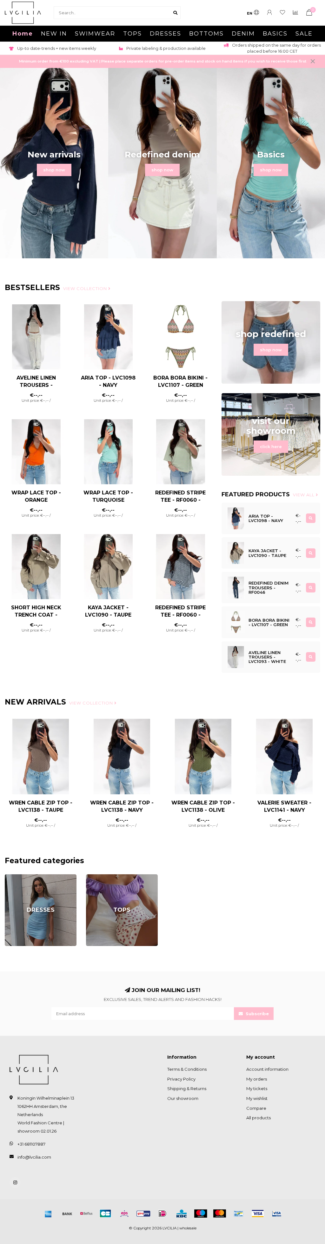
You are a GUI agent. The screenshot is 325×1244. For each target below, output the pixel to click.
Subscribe (256, 1013)
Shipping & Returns (186, 1088)
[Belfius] (86, 1213)
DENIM (243, 33)
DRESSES (165, 33)
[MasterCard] (220, 1213)
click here (271, 446)
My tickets (256, 1088)
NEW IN (54, 33)
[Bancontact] (239, 1213)
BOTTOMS (206, 33)
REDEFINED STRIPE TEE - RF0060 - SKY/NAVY (180, 615)
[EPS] (124, 1213)
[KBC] (181, 1213)
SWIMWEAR (95, 33)
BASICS (275, 33)
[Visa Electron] (277, 1213)
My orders (256, 1079)
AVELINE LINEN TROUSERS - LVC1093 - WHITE (36, 385)
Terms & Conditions (187, 1069)
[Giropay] (143, 1213)
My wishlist (257, 1098)
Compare (256, 1108)
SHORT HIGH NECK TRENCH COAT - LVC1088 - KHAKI (36, 615)
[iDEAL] (162, 1213)
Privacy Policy (181, 1079)
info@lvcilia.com (34, 1157)
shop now (54, 169)
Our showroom (182, 1098)
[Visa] (258, 1213)
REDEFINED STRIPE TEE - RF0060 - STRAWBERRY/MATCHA (184, 500)
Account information (267, 1069)
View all (304, 495)
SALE (304, 33)
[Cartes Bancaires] (105, 1213)
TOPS (132, 33)
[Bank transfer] (67, 1213)
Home (22, 33)
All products (258, 1117)
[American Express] (48, 1213)
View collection (85, 288)
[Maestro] (201, 1213)
